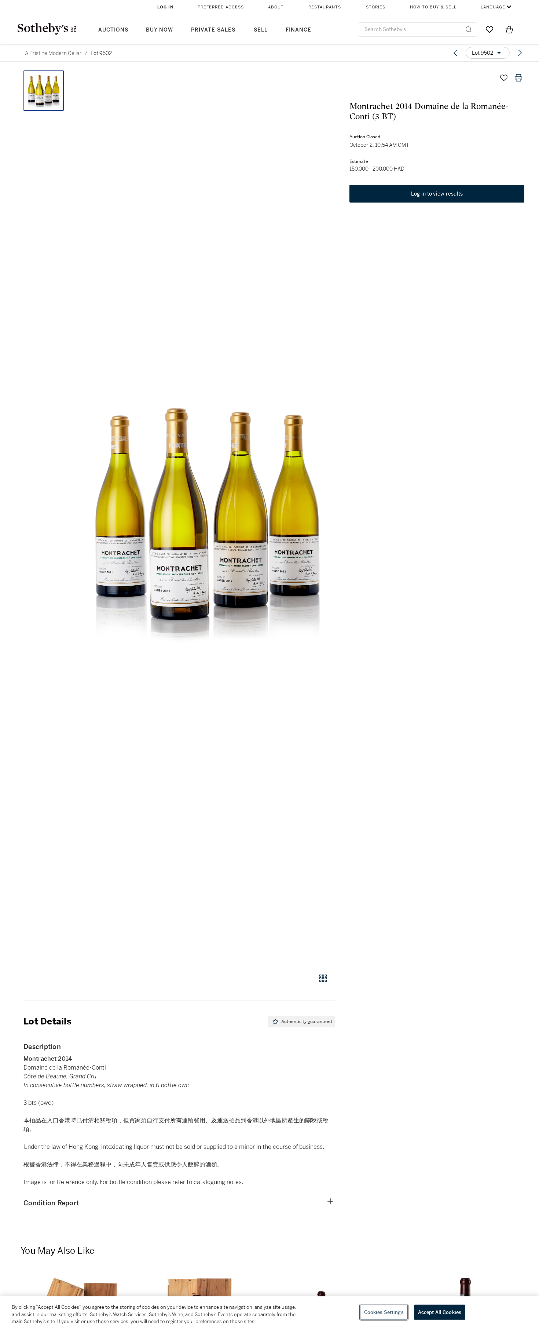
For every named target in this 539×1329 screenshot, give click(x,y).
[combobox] (417, 29)
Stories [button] (375, 7)
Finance (298, 30)
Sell (261, 30)
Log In (165, 7)
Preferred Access (221, 7)
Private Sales (213, 30)
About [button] (276, 7)
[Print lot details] (518, 78)
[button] (207, 517)
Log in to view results (437, 193)
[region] (269, 1312)
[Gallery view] (323, 978)
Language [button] (493, 7)
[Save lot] (504, 78)
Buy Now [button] (159, 30)
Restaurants (324, 7)
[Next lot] (520, 53)
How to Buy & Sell (433, 7)
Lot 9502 (101, 53)
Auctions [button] (113, 30)
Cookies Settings (384, 1312)
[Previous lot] (455, 53)
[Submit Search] (469, 29)
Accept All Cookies (439, 1312)
